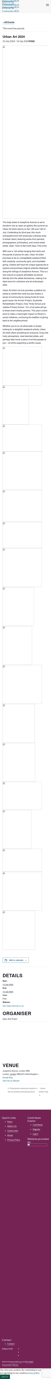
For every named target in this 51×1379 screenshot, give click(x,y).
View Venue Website (11, 1080)
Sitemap (15, 1365)
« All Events (8, 22)
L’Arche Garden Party (43, 1090)
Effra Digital (29, 1362)
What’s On (12, 1126)
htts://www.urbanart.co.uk (13, 1005)
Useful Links (12, 1130)
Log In (35, 1133)
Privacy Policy (13, 1139)
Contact (11, 1343)
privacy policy (32, 1373)
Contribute (38, 1124)
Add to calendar (16, 960)
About (10, 1135)
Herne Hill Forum (16, 1362)
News (9, 1121)
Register (36, 1129)
